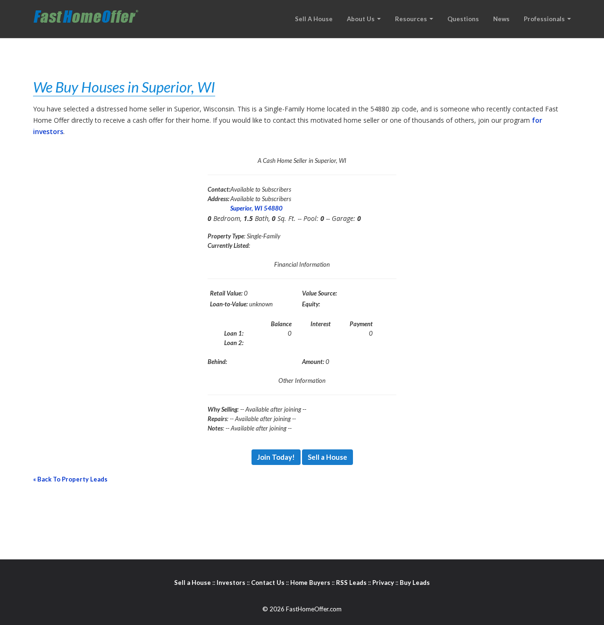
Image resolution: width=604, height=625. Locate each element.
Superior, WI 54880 (256, 208)
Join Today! (276, 457)
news (501, 19)
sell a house (314, 19)
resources (411, 19)
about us (361, 19)
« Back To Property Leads (70, 479)
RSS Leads (351, 582)
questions (463, 19)
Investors (231, 582)
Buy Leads (415, 582)
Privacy (383, 582)
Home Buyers (310, 582)
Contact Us (268, 582)
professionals (545, 19)
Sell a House (327, 457)
